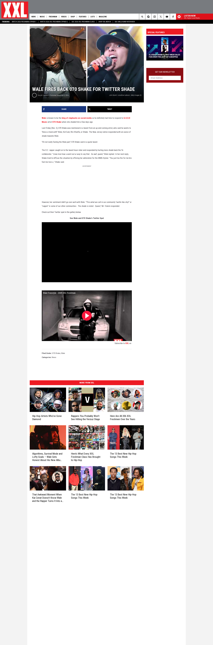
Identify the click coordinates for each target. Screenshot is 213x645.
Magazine (103, 17)
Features (82, 17)
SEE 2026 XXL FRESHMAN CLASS (83, 22)
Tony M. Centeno (43, 95)
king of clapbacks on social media (77, 118)
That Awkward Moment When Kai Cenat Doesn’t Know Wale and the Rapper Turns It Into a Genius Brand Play (47, 497)
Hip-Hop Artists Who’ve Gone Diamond (47, 418)
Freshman (53, 17)
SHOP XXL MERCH (104, 22)
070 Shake (57, 122)
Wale (44, 118)
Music (42, 17)
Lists (92, 17)
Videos (64, 17)
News (33, 17)
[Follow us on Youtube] (167, 17)
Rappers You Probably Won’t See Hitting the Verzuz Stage (85, 418)
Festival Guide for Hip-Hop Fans (163, 57)
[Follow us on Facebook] (173, 17)
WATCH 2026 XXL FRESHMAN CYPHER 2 (54, 22)
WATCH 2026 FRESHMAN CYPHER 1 (24, 22)
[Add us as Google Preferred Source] (148, 17)
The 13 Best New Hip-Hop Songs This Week (123, 455)
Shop (73, 17)
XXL (127, 343)
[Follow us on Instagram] (154, 17)
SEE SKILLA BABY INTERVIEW (125, 22)
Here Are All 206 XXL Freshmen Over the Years (122, 418)
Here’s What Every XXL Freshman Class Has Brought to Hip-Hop (85, 457)
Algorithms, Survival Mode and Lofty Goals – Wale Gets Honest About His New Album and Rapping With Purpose (47, 457)
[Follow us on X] (161, 17)
